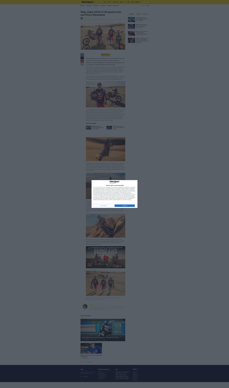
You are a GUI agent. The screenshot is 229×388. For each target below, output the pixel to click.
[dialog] (114, 194)
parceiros (103, 187)
